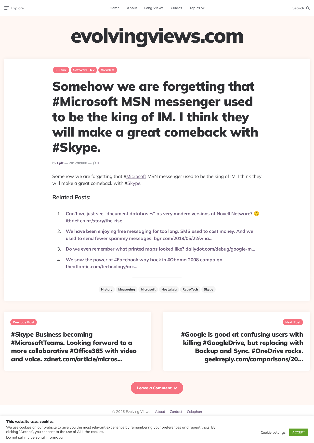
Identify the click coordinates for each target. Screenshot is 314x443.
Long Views (153, 8)
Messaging (126, 289)
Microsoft (136, 176)
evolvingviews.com (157, 35)
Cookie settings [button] (273, 432)
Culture (61, 70)
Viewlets (108, 70)
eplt (60, 163)
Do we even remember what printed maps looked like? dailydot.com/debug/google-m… (160, 249)
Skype (133, 183)
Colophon (194, 411)
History (106, 289)
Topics (194, 8)
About (132, 8)
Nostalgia (169, 289)
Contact (176, 411)
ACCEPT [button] (298, 432)
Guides (176, 8)
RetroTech (190, 289)
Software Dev (83, 70)
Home (114, 8)
